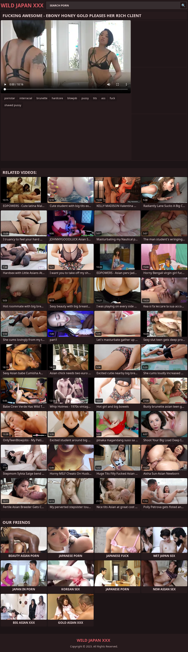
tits (95, 98)
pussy (85, 98)
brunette (42, 98)
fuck (112, 98)
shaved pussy (12, 105)
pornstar (9, 98)
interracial (25, 98)
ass (103, 98)
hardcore (57, 98)
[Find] (183, 5)
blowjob (72, 98)
